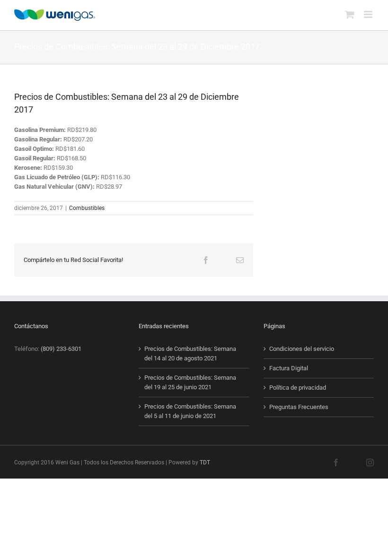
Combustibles (87, 208)
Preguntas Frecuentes (298, 406)
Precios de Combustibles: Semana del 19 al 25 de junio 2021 (190, 382)
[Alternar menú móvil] (369, 14)
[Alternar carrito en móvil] (349, 14)
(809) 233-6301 (61, 348)
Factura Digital (288, 368)
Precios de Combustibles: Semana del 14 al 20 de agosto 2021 (190, 353)
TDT (205, 462)
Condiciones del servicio (301, 348)
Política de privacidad (297, 387)
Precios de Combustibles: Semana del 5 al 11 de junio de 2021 (190, 411)
